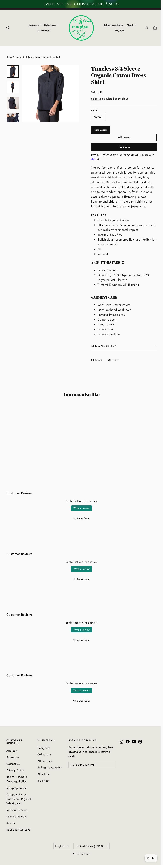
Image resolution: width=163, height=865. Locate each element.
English (59, 846)
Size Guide (100, 129)
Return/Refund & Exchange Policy (16, 779)
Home (9, 57)
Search (10, 823)
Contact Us (13, 764)
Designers (33, 24)
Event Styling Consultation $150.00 (81, 4)
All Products (43, 30)
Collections (50, 24)
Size (94, 110)
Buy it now (124, 147)
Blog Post (119, 30)
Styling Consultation (113, 24)
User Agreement (16, 816)
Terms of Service (16, 810)
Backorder (12, 757)
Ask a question (104, 345)
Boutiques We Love (18, 830)
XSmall (97, 117)
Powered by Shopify (81, 853)
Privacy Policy (15, 770)
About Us (131, 24)
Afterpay (11, 751)
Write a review (81, 508)
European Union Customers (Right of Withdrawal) (18, 799)
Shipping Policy (16, 788)
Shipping (96, 98)
